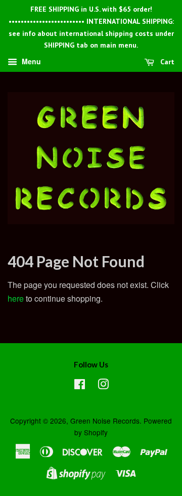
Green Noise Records (105, 421)
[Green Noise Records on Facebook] (79, 386)
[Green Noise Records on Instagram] (103, 386)
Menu (30, 62)
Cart (166, 61)
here (16, 298)
